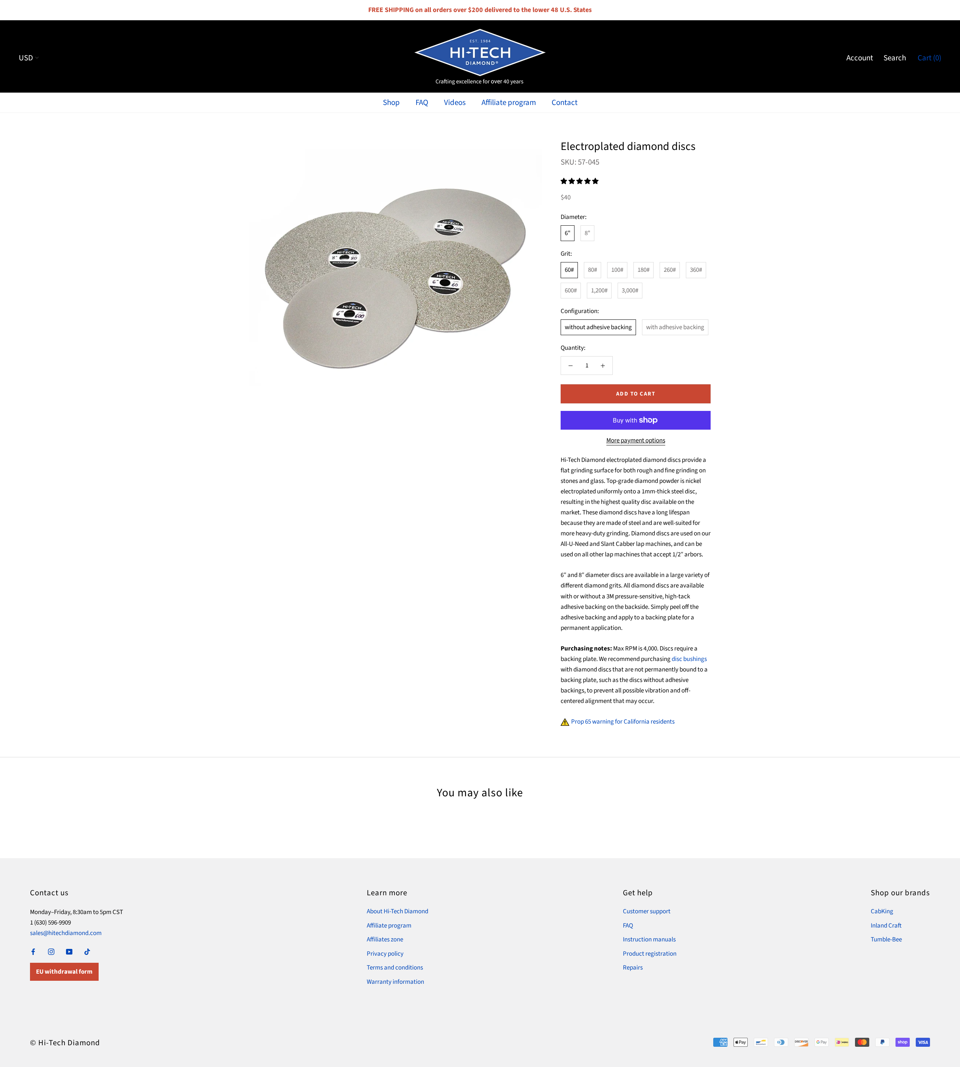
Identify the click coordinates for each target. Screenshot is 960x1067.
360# (696, 269)
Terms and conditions (395, 967)
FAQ (422, 102)
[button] (580, 181)
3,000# (630, 290)
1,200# (599, 290)
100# (617, 269)
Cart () (929, 57)
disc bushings (689, 659)
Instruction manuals (649, 939)
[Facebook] (33, 951)
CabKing (882, 911)
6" (567, 233)
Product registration (649, 953)
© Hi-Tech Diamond (65, 1042)
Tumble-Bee (886, 939)
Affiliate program (509, 102)
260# (670, 269)
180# (644, 269)
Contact (565, 102)
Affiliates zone (385, 939)
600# (571, 290)
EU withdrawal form (64, 971)
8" (587, 233)
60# (569, 269)
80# (592, 269)
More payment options (635, 440)
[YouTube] (69, 951)
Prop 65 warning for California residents (623, 721)
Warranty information (395, 981)
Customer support (646, 911)
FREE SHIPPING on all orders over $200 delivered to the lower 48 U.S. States (480, 10)
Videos (455, 102)
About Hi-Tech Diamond (397, 911)
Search (895, 57)
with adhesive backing (675, 327)
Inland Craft (886, 925)
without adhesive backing (598, 327)
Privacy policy (385, 953)
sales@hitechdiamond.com (66, 933)
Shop (391, 102)
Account (859, 57)
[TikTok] (87, 951)
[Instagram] (51, 951)
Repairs (633, 967)
